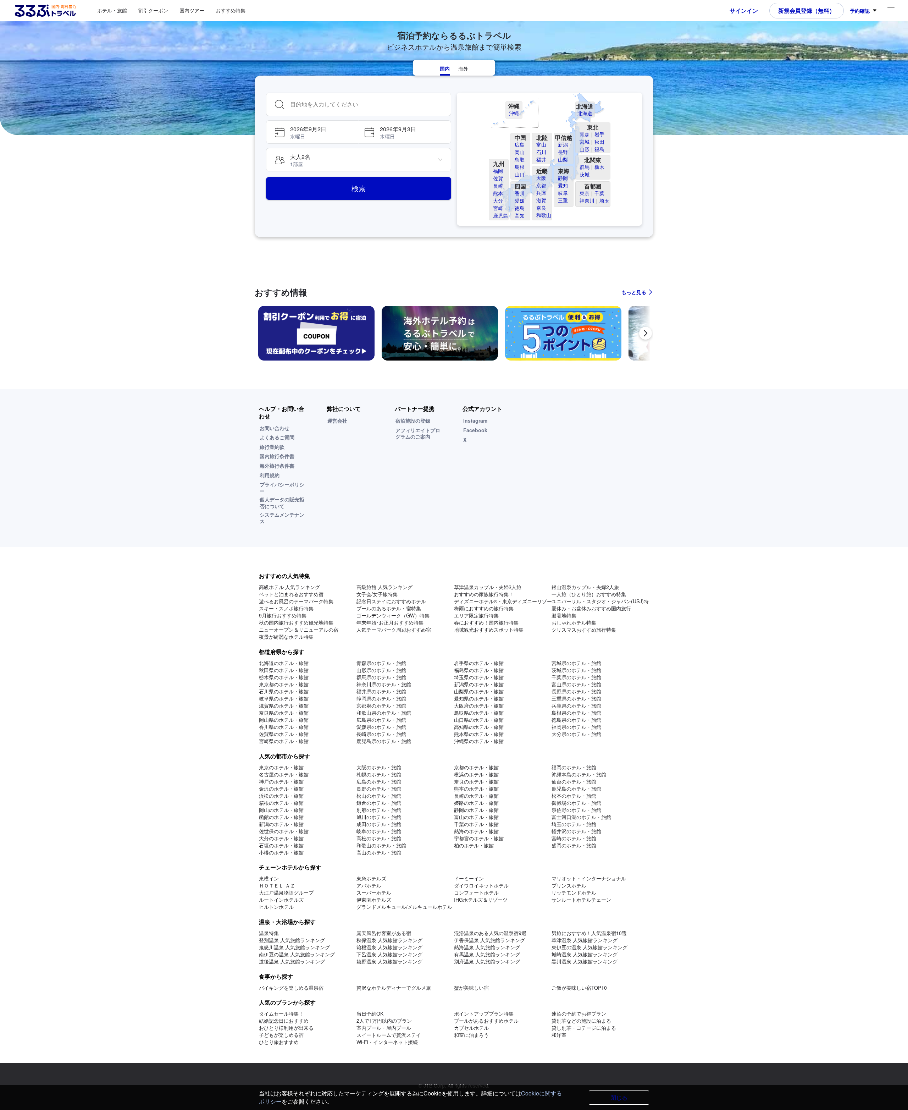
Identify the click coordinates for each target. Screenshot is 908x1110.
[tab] (445, 68)
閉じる (618, 1097)
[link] (316, 333)
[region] (454, 336)
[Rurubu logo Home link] (45, 10)
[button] (312, 132)
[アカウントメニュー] (890, 10)
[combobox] (368, 104)
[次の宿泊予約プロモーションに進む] (645, 333)
